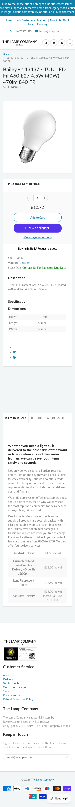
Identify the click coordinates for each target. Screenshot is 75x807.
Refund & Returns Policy (18, 699)
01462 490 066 (23, 31)
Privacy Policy (11, 695)
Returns (36, 417)
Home (6, 54)
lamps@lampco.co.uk (52, 31)
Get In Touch (55, 417)
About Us (9, 675)
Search (7, 691)
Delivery (8, 679)
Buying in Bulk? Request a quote (37, 248)
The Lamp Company (42, 779)
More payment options (38, 237)
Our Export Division (15, 687)
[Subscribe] (67, 757)
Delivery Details (15, 417)
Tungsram (24, 262)
